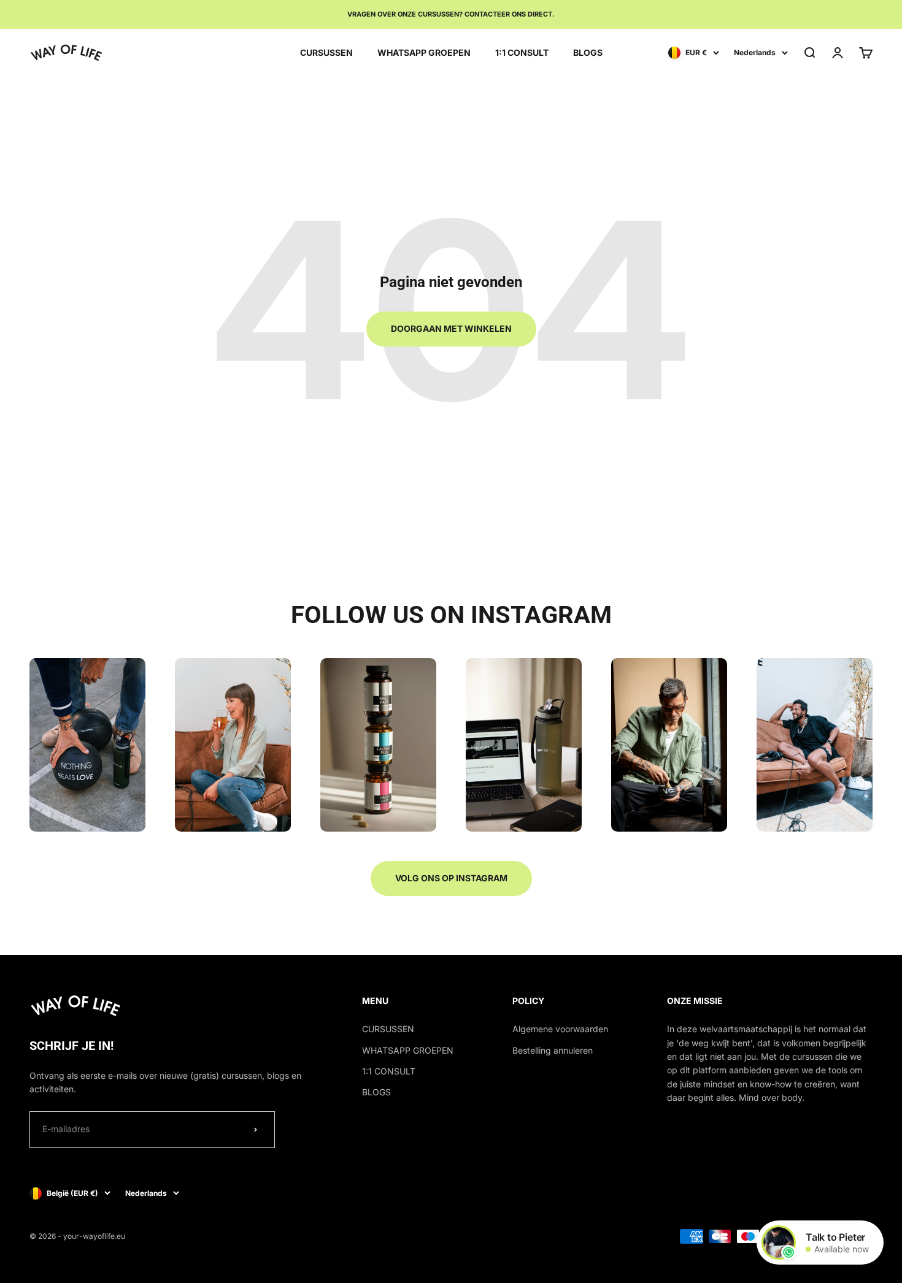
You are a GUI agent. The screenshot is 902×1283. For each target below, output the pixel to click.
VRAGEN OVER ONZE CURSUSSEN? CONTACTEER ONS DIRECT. (451, 14)
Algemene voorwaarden (560, 1029)
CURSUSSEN (326, 52)
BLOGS (588, 52)
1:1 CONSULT (522, 52)
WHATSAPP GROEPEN (424, 52)
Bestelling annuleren (552, 1050)
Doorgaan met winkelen (451, 328)
